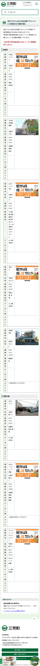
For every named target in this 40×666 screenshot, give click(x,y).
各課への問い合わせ (20, 654)
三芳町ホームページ (20, 658)
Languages (26, 5)
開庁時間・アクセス (20, 650)
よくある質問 (26, 2)
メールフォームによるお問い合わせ (14, 611)
